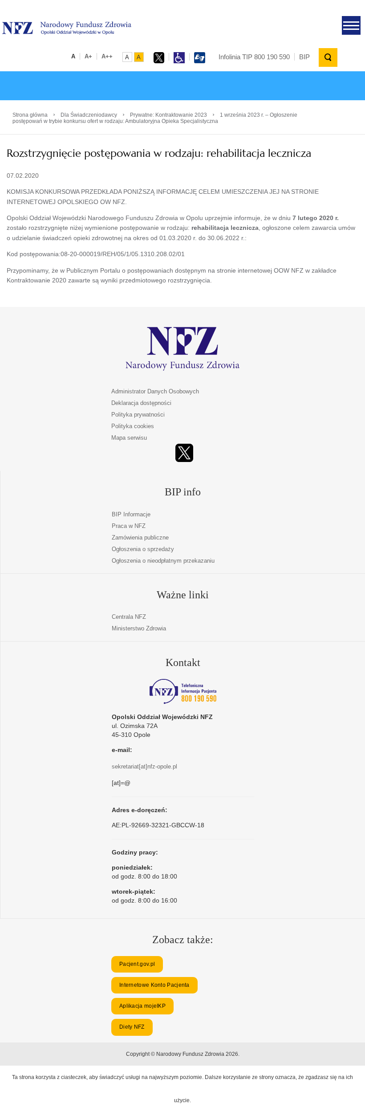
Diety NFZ (132, 1027)
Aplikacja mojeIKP (142, 1006)
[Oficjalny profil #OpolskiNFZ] (184, 453)
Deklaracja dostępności (141, 403)
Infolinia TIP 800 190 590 (254, 57)
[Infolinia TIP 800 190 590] (183, 691)
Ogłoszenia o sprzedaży (143, 549)
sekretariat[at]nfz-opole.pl (144, 766)
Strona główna (30, 115)
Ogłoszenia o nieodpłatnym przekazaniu (163, 560)
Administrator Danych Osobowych (155, 391)
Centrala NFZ (129, 616)
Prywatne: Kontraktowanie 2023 (168, 115)
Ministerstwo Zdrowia (139, 628)
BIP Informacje (131, 514)
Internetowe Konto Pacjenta (154, 985)
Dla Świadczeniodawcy (89, 115)
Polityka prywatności (138, 414)
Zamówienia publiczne (140, 537)
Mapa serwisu (129, 437)
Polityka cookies (132, 426)
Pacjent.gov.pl (137, 964)
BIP (304, 57)
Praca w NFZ (129, 526)
